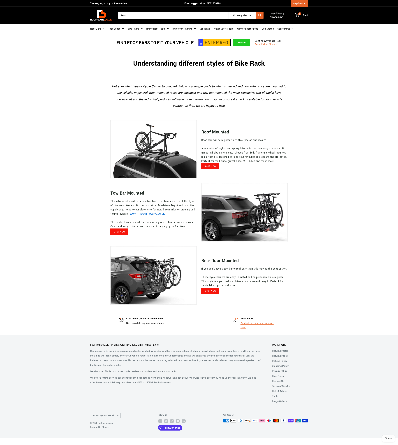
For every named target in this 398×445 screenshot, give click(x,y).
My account (276, 16)
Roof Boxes (114, 28)
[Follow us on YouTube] (178, 421)
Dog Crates (268, 28)
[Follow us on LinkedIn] (184, 421)
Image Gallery (279, 401)
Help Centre (299, 3)
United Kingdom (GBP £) (103, 415)
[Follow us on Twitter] (166, 421)
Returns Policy (280, 355)
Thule (275, 395)
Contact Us (278, 380)
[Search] (260, 15)
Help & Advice (279, 390)
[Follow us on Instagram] (172, 421)
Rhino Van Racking (182, 28)
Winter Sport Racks (247, 28)
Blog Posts (278, 375)
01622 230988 (214, 3)
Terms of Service (281, 385)
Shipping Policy (280, 365)
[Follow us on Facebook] (160, 421)
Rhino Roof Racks (155, 28)
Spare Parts (283, 28)
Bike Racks (133, 28)
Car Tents (204, 28)
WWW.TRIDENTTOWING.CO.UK (147, 214)
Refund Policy (279, 360)
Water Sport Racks (223, 28)
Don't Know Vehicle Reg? (268, 42)
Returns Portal (280, 350)
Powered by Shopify (99, 427)
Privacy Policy (279, 370)
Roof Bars (95, 28)
